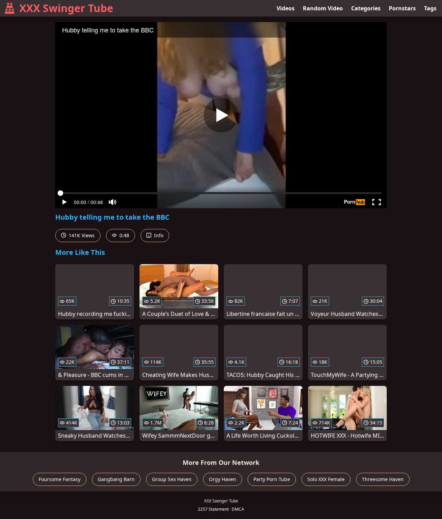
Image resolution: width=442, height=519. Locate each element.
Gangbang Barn (116, 479)
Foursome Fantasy (59, 479)
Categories (366, 8)
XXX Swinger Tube (66, 8)
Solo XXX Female (326, 479)
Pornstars (402, 8)
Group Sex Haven (172, 479)
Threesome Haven (383, 479)
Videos (286, 8)
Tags (430, 8)
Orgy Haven (222, 479)
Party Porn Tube (271, 479)
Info (158, 235)
